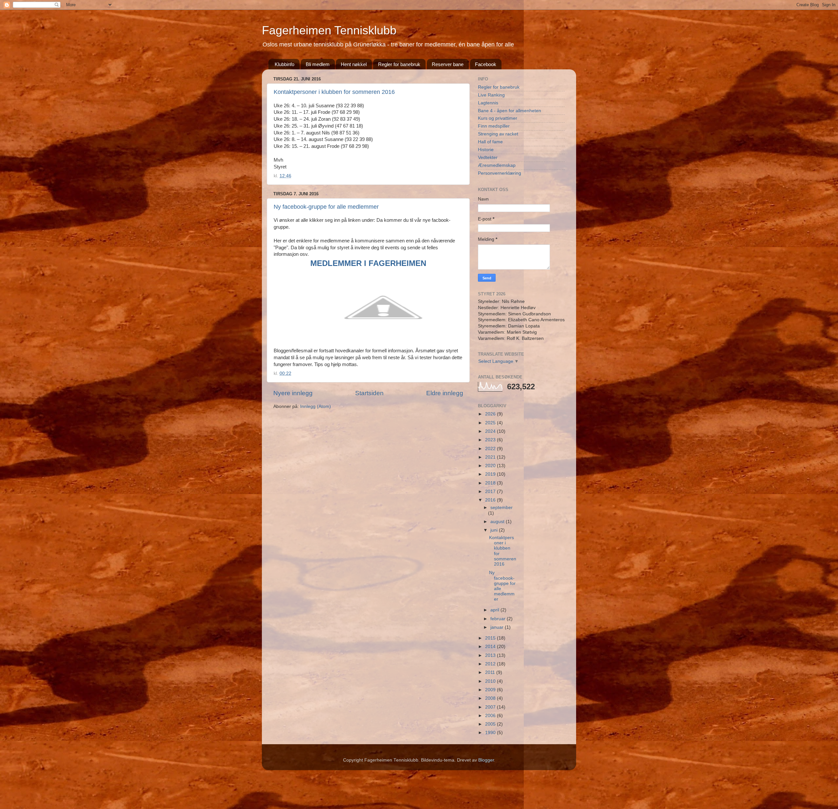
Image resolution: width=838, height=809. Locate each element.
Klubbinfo (284, 64)
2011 (490, 672)
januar (497, 627)
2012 (491, 663)
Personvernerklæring (499, 173)
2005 (491, 724)
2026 (491, 414)
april (495, 609)
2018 (491, 483)
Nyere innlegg (293, 393)
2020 (491, 465)
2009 (491, 689)
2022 (491, 448)
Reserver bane (448, 64)
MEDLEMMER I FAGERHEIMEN (368, 263)
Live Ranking (491, 95)
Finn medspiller (494, 126)
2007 (491, 707)
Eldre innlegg (444, 393)
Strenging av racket (498, 134)
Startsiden (369, 393)
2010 (491, 681)
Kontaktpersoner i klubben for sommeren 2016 (334, 92)
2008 (491, 698)
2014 (491, 646)
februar (498, 618)
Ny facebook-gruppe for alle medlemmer (326, 206)
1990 (491, 732)
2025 (491, 422)
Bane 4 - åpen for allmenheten (509, 110)
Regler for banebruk (399, 64)
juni (494, 530)
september (501, 507)
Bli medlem (318, 64)
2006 (491, 715)
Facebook (485, 64)
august (498, 521)
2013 (491, 655)
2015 (491, 638)
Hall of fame (490, 141)
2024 (491, 431)
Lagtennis (488, 102)
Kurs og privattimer (497, 118)
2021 (491, 457)
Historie (486, 149)
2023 (491, 439)
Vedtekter (488, 157)
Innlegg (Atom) (315, 406)
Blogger (486, 760)
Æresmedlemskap (497, 165)
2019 (491, 474)
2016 (491, 500)
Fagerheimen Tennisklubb (329, 30)
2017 (491, 491)
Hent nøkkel (354, 64)
